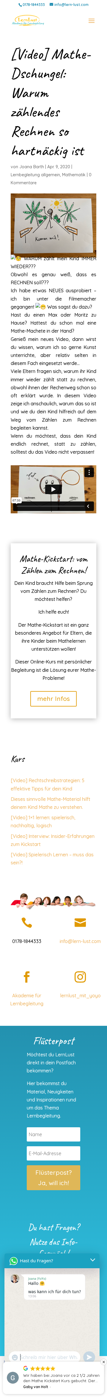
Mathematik (74, 174)
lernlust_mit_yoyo (80, 995)
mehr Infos (53, 698)
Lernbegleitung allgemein (35, 174)
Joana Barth (31, 166)
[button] (103, 1362)
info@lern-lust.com (80, 941)
